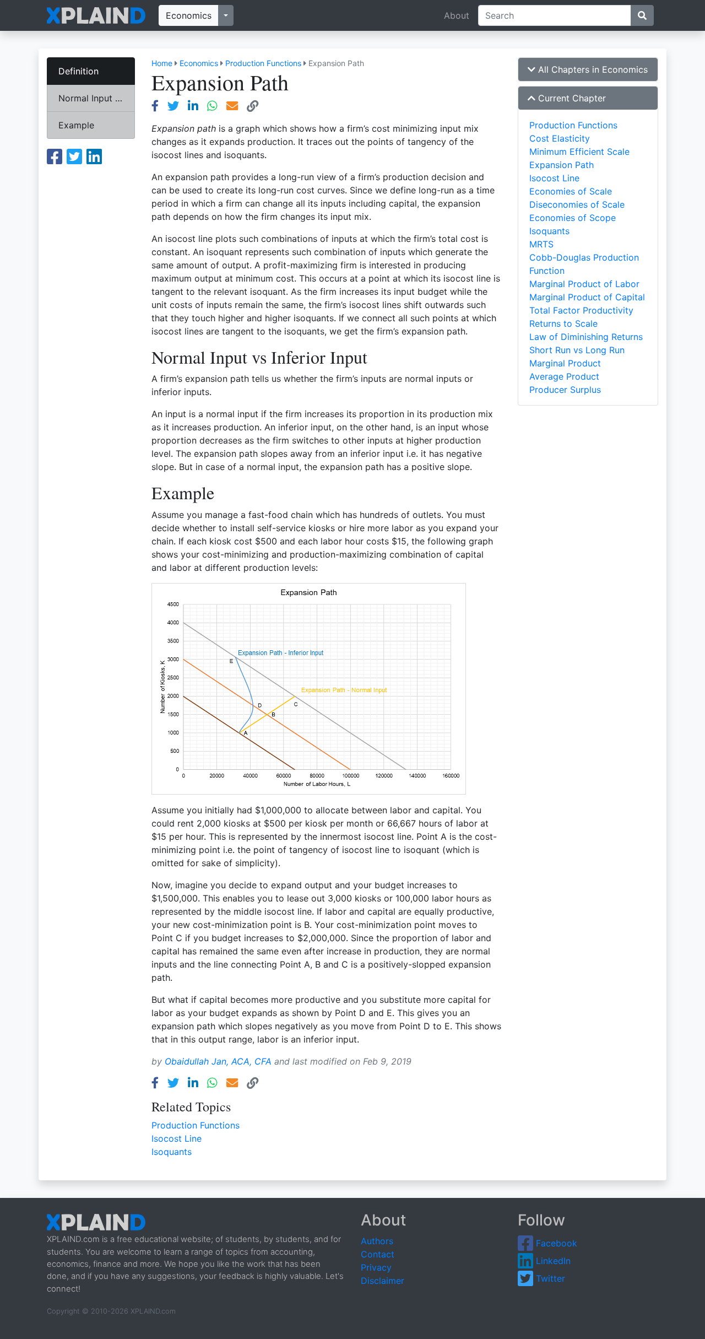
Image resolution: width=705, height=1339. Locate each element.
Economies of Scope (572, 217)
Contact (377, 1254)
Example (76, 125)
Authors (377, 1240)
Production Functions (263, 63)
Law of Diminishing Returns (586, 336)
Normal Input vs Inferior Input (96, 98)
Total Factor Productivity (581, 310)
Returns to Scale (563, 323)
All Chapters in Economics (591, 69)
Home (161, 63)
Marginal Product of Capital (587, 297)
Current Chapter (570, 98)
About (456, 15)
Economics (189, 15)
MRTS (541, 244)
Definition (78, 71)
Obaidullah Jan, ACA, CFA (218, 1061)
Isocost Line (176, 1138)
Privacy (376, 1267)
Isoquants (171, 1151)
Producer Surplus (565, 389)
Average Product (564, 376)
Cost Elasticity (559, 138)
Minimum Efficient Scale (579, 151)
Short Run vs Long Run (577, 349)
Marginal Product (565, 363)
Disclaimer (382, 1280)
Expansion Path (561, 164)
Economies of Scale (570, 191)
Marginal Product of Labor (584, 283)
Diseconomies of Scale (577, 204)
